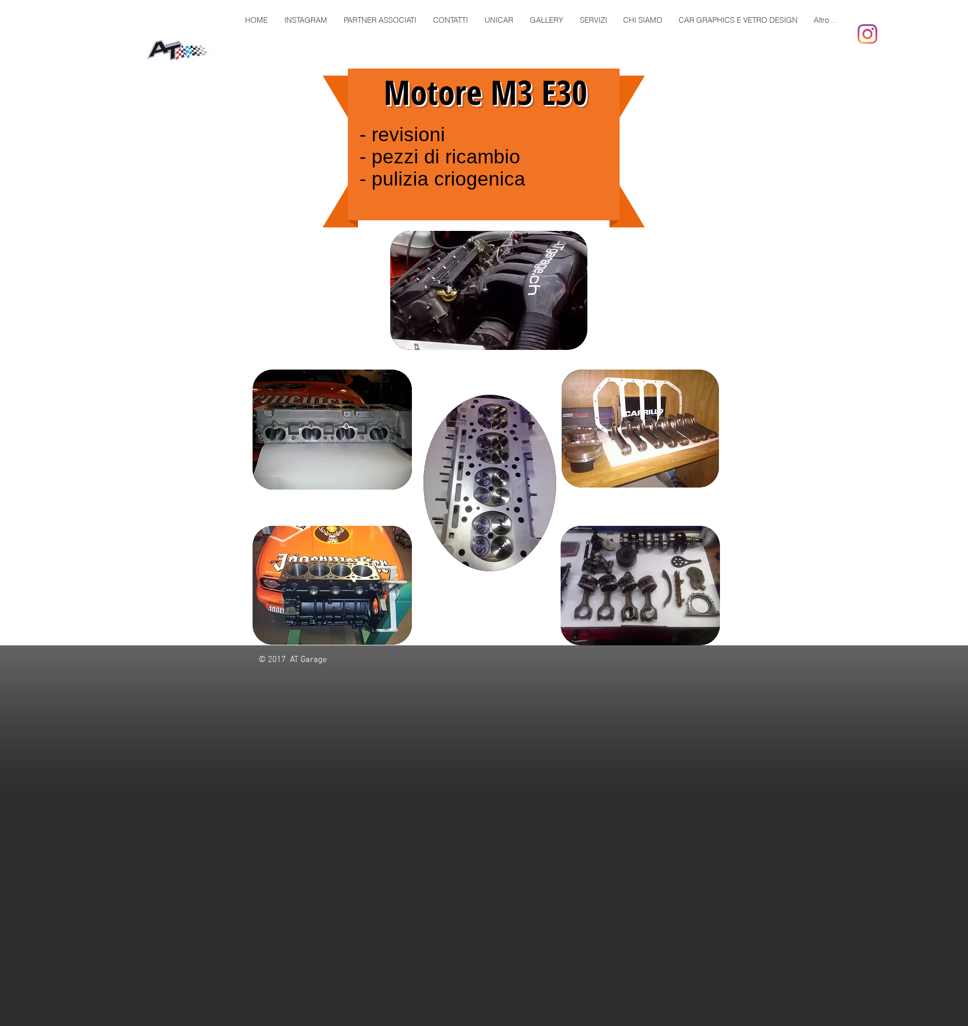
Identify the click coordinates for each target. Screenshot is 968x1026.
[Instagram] (867, 34)
